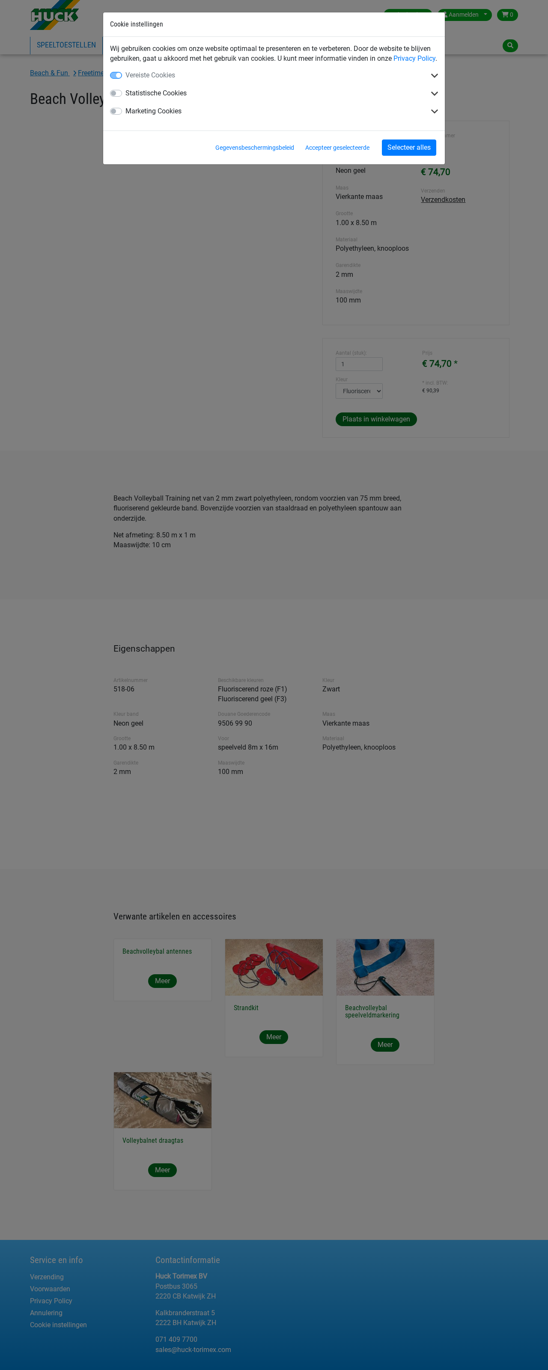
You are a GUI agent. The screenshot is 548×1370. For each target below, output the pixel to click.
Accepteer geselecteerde (337, 147)
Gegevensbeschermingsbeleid (254, 147)
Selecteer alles (409, 147)
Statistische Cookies (156, 93)
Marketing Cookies (153, 111)
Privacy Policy (414, 58)
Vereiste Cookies (150, 75)
